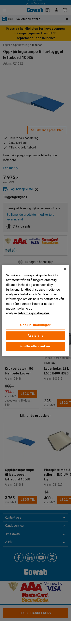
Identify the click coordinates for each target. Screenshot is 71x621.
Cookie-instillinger (35, 325)
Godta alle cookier (35, 346)
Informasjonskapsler (34, 313)
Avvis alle (36, 335)
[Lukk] (65, 269)
